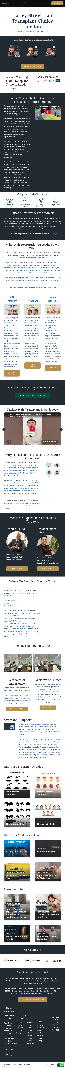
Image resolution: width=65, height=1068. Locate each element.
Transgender (20, 1033)
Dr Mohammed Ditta (47, 530)
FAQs (40, 1038)
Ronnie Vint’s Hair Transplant (46, 938)
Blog (40, 1041)
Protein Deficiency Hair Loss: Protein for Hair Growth (48, 914)
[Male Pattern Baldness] (17, 780)
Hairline (20, 1028)
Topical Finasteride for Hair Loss (47, 877)
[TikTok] (11, 1055)
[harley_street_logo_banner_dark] (6, 3)
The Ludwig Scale (46, 824)
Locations (40, 1033)
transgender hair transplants (27, 506)
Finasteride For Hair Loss (16, 852)
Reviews (40, 1035)
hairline (9, 255)
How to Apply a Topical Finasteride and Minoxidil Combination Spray (16, 913)
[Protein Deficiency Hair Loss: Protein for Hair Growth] (48, 902)
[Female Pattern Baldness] (48, 784)
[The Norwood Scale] (17, 814)
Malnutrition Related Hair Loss (17, 938)
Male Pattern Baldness (13, 793)
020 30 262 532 (10, 991)
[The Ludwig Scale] (48, 810)
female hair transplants (47, 278)
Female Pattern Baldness (45, 793)
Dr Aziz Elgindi (16, 528)
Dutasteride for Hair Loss (16, 877)
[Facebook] (7, 1055)
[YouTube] (12, 1049)
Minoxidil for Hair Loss (46, 852)
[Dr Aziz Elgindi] (17, 541)
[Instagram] (6, 1050)
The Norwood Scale (16, 824)
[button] (30, 3)
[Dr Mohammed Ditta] (48, 545)
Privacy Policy (4, 1066)
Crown (20, 1030)
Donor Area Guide (30, 1030)
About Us (40, 1025)
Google (54, 234)
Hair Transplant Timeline (30, 1043)
